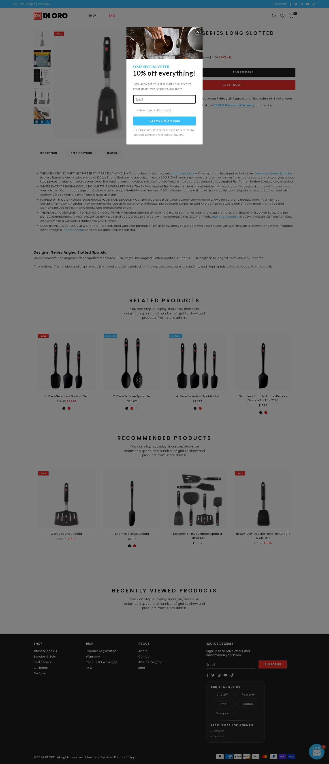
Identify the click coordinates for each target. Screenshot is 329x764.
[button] (197, 31)
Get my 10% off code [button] (164, 121)
